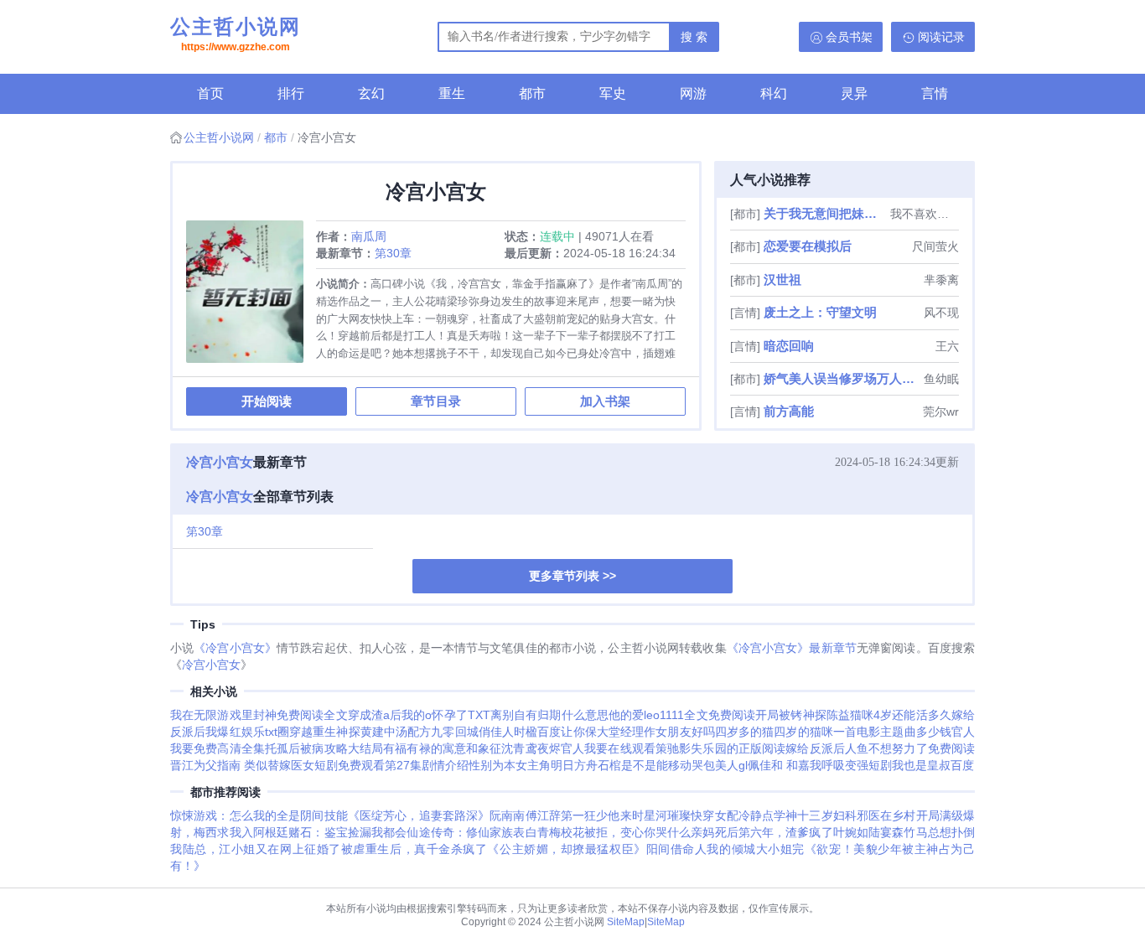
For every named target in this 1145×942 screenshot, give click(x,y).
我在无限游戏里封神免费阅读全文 (259, 715)
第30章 (393, 253)
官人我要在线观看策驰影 (626, 748)
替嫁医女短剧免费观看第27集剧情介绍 (368, 765)
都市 (532, 93)
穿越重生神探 (324, 731)
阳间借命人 (676, 849)
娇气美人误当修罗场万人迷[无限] (842, 378)
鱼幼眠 (941, 379)
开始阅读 (266, 401)
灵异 (854, 93)
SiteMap (626, 922)
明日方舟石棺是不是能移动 (621, 765)
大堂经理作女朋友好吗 (656, 731)
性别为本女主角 (510, 765)
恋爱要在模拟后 (808, 246)
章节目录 (436, 401)
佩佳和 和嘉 (779, 765)
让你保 (578, 731)
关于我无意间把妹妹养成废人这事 (825, 213)
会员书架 (849, 37)
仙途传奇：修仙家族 (460, 832)
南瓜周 (368, 236)
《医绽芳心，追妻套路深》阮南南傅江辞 (454, 815)
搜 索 (694, 37)
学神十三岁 (803, 815)
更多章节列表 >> (572, 575)
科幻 (773, 93)
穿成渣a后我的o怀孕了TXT (419, 715)
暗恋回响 (789, 346)
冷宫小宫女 (219, 462)
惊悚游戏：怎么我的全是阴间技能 (259, 815)
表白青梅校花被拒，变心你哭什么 (602, 832)
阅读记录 (941, 37)
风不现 (941, 312)
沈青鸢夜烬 (531, 748)
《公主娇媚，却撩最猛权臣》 (566, 849)
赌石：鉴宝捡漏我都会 (347, 832)
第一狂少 (584, 815)
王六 (947, 346)
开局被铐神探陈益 (802, 715)
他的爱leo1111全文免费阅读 (682, 715)
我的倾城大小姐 (749, 849)
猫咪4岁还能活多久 (900, 715)
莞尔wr (941, 411)
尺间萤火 (935, 246)
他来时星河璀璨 (649, 815)
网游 (693, 93)
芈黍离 (941, 280)
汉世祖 (782, 279)
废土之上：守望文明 (820, 312)
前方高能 (789, 411)
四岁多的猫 (745, 731)
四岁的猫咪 (803, 731)
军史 (612, 93)
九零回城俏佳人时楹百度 (496, 731)
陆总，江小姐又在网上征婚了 (262, 849)
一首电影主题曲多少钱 (892, 731)
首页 (210, 93)
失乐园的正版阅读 (738, 748)
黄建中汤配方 (396, 731)
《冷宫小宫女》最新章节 (792, 648)
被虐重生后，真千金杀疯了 (414, 849)
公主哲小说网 (235, 34)
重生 (451, 93)
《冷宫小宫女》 (235, 648)
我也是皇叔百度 (933, 765)
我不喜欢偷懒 (924, 213)
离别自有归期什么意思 (549, 715)
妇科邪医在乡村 (874, 815)
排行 (290, 93)
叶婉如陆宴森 (868, 832)
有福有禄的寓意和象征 (442, 748)
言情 (934, 93)
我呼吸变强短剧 (851, 765)
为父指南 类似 (230, 765)
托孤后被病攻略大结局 (324, 748)
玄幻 (371, 93)
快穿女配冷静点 (732, 815)
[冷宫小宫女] (251, 297)
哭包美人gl (720, 765)
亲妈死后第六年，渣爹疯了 (761, 832)
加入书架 (605, 401)
